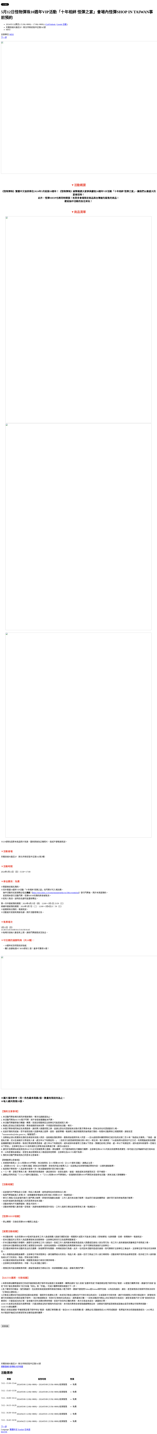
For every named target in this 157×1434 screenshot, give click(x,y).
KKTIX (4, 1432)
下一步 (4, 37)
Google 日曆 (61, 24)
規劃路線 (5, 1367)
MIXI (11, 34)
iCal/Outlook (50, 24)
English (21, 1429)
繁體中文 (14, 1429)
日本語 (27, 1429)
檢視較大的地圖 (16, 1367)
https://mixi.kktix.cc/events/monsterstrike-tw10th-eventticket (55, 893)
